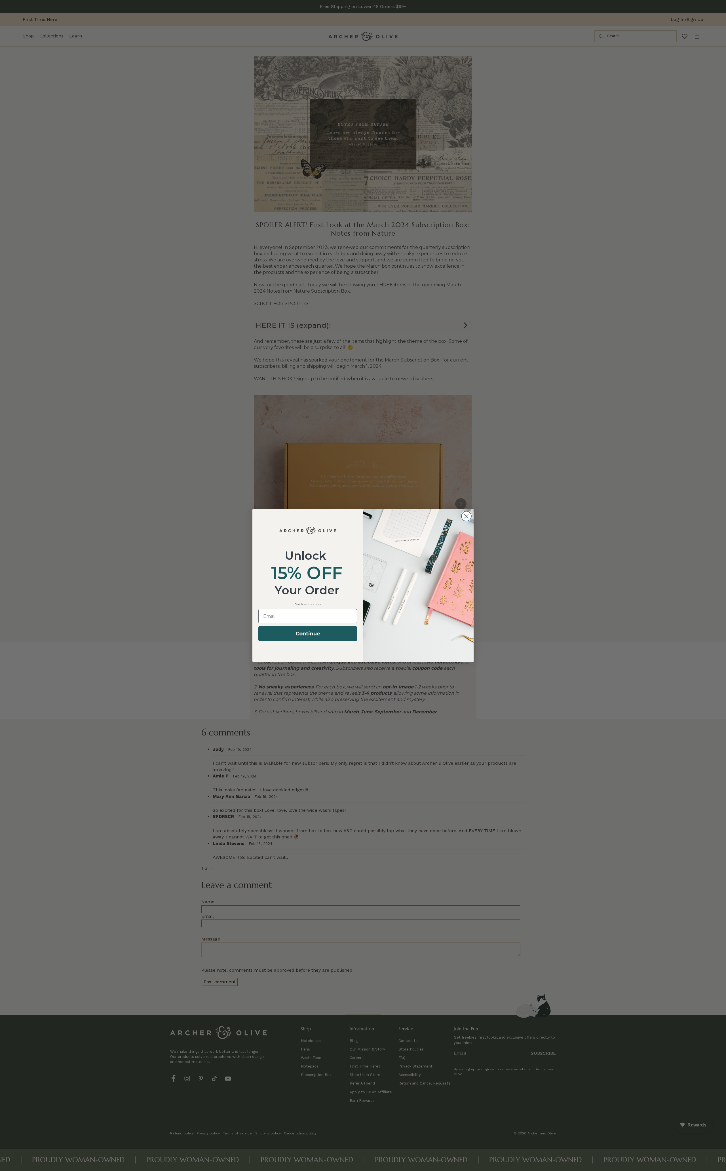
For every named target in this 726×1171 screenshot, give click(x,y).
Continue (308, 634)
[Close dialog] (466, 516)
